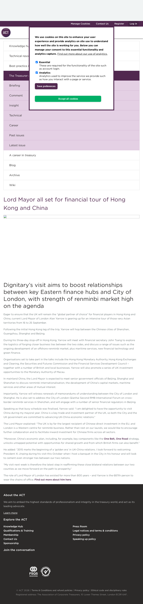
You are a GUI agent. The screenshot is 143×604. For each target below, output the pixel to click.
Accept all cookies (68, 98)
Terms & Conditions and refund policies (52, 590)
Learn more (10, 512)
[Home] (5, 36)
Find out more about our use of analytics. (82, 53)
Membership (10, 534)
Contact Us (102, 23)
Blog (12, 165)
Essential (44, 62)
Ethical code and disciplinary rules (109, 590)
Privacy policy (81, 534)
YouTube (48, 557)
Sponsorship (11, 543)
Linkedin (5, 557)
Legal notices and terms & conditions (95, 530)
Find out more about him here (53, 479)
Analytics (44, 72)
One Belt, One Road (116, 438)
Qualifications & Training (18, 530)
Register (119, 23)
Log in (133, 23)
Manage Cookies (80, 23)
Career (13, 125)
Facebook (34, 557)
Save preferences (46, 86)
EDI (45, 572)
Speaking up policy (84, 539)
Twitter (20, 557)
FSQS (33, 572)
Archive (14, 175)
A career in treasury (22, 155)
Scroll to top (134, 597)
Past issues (16, 135)
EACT (8, 572)
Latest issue (17, 145)
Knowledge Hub (13, 526)
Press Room (80, 526)
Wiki (12, 185)
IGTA (22, 572)
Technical (15, 115)
